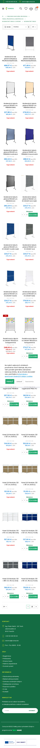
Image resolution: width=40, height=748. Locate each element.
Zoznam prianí (8, 666)
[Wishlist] (26, 8)
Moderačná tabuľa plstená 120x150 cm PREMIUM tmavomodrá (29, 152)
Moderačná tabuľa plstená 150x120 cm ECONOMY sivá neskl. (29, 199)
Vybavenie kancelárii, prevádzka (17, 16)
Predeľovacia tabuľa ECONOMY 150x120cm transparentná (10, 341)
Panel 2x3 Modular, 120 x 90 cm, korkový (29, 484)
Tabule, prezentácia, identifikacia (12, 19)
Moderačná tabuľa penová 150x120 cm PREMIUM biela (10, 106)
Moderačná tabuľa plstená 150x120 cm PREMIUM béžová (29, 106)
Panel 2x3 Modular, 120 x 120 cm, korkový (11, 436)
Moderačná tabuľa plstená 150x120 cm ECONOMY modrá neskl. (10, 247)
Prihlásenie (7, 659)
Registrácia (7, 656)
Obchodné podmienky (11, 676)
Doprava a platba (9, 687)
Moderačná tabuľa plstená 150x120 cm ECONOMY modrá (10, 294)
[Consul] (17, 730)
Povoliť (10, 381)
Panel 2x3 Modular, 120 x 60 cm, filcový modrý (29, 580)
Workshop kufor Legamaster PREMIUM (10, 388)
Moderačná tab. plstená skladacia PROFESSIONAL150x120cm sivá (29, 59)
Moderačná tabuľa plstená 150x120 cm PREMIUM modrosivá (10, 152)
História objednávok (10, 664)
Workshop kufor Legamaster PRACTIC (29, 388)
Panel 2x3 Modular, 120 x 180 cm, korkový (29, 436)
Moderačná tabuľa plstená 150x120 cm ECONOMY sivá (29, 247)
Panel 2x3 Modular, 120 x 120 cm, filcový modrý (29, 532)
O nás (5, 689)
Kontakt (5, 692)
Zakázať (19, 381)
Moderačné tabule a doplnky (11, 21)
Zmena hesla (7, 661)
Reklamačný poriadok (10, 679)
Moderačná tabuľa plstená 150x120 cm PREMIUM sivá (10, 199)
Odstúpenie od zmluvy (11, 684)
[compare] (31, 8)
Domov (3, 16)
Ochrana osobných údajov (12, 682)
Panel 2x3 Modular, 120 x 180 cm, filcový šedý (11, 580)
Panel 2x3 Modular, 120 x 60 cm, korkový (11, 484)
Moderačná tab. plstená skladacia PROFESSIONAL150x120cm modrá (10, 59)
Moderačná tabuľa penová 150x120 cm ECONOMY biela (29, 294)
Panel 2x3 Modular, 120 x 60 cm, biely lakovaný (10, 532)
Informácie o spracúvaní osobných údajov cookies (18, 375)
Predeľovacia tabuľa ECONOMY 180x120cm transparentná (29, 341)
